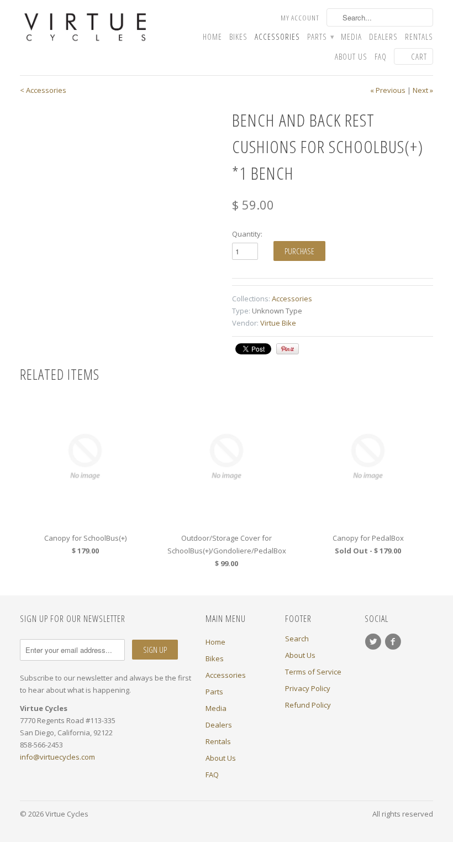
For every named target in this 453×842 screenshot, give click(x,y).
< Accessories (43, 90)
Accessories (277, 37)
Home (212, 37)
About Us (351, 56)
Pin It (287, 348)
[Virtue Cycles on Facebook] (394, 642)
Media (351, 37)
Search (297, 639)
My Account (300, 18)
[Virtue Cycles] (85, 27)
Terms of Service (313, 672)
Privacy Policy (307, 688)
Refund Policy (308, 705)
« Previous (387, 90)
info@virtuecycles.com (57, 757)
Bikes (238, 37)
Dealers (383, 37)
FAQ (381, 56)
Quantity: (247, 234)
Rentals (419, 37)
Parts (320, 37)
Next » (423, 90)
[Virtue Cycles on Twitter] (374, 642)
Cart (419, 56)
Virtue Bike (278, 323)
